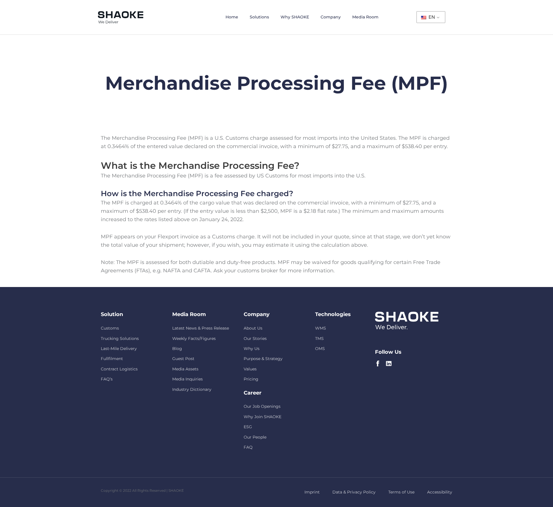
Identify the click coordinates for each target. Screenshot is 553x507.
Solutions (259, 17)
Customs (110, 328)
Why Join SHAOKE (262, 416)
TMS (319, 338)
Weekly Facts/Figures (194, 338)
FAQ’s (107, 379)
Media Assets (185, 369)
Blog (177, 348)
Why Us (252, 348)
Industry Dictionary (191, 389)
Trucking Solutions (120, 338)
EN (431, 17)
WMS (320, 328)
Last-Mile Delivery (119, 348)
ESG (248, 426)
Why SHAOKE (295, 17)
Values (250, 369)
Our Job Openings (262, 406)
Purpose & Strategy (263, 358)
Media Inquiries (187, 379)
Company (331, 17)
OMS (320, 348)
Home (232, 17)
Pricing (251, 379)
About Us (253, 328)
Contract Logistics (119, 369)
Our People (255, 437)
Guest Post (183, 358)
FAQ (248, 447)
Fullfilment (112, 358)
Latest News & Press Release (200, 328)
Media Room (365, 17)
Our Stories (255, 338)
